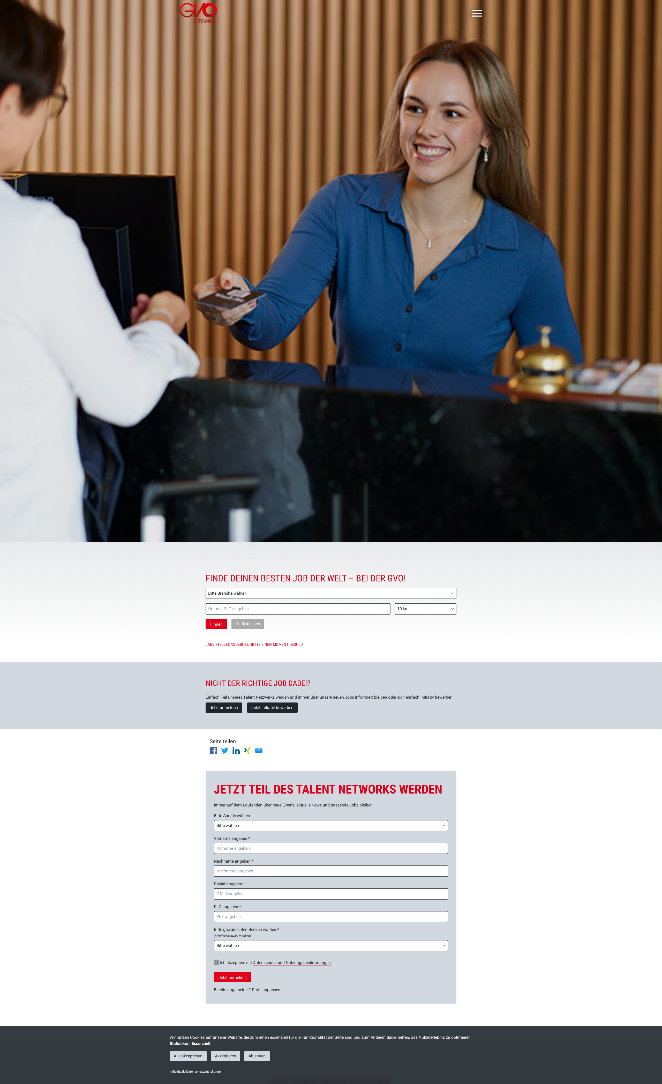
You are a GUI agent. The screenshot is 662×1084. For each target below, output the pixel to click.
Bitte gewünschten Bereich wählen (246, 932)
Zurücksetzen (248, 623)
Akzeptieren (225, 1055)
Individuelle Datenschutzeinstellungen (196, 1071)
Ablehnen (257, 1055)
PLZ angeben (227, 906)
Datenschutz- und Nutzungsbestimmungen (292, 962)
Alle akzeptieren (188, 1055)
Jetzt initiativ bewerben (272, 707)
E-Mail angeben (229, 883)
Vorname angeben (232, 838)
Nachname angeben (233, 861)
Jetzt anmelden (224, 707)
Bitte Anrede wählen (232, 815)
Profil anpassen (266, 989)
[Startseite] (200, 13)
